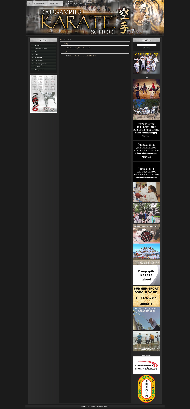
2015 (64, 39)
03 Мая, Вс (64, 52)
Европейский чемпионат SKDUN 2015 (83, 56)
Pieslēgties (55, 3)
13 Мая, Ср (64, 43)
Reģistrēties (39, 3)
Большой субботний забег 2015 (81, 48)
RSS (84, 5)
